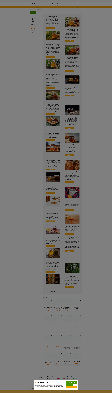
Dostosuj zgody (69, 384)
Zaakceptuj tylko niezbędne (71, 382)
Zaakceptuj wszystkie (71, 387)
